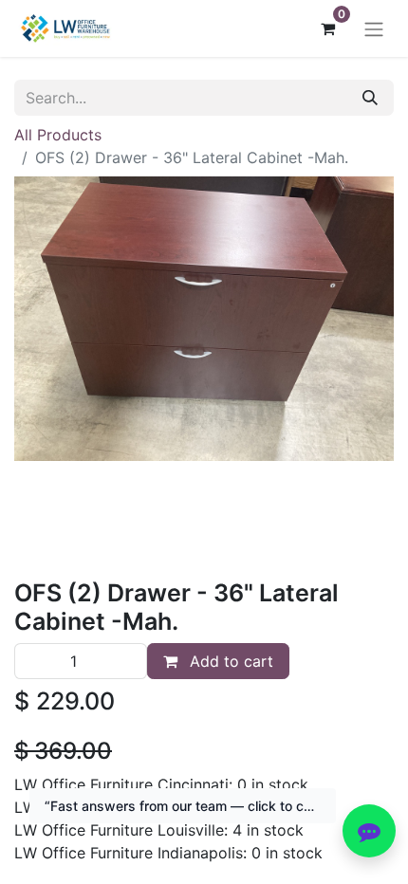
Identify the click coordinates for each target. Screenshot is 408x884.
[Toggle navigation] (374, 28)
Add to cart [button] (229, 661)
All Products (58, 134)
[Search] (370, 98)
